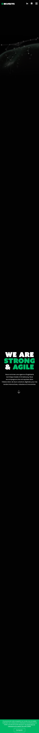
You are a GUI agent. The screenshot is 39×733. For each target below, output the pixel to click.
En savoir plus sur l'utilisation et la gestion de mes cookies (21, 725)
